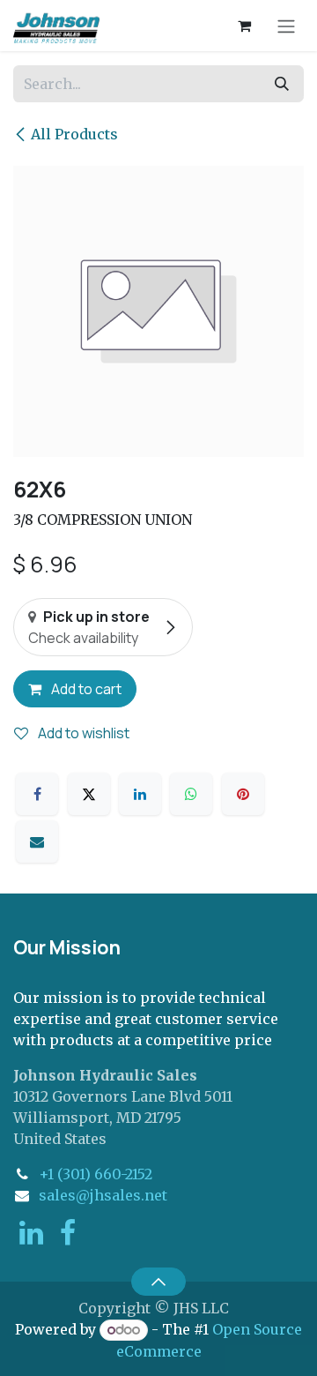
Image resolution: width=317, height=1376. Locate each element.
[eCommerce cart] (244, 25)
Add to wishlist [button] (82, 733)
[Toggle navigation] (286, 25)
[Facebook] (37, 794)
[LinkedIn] (140, 794)
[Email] (37, 841)
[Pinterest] (243, 794)
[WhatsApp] (191, 794)
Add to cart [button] (85, 689)
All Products (74, 134)
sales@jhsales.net (103, 1195)
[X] (89, 794)
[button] (158, 1282)
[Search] (282, 83)
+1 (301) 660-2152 (95, 1174)
